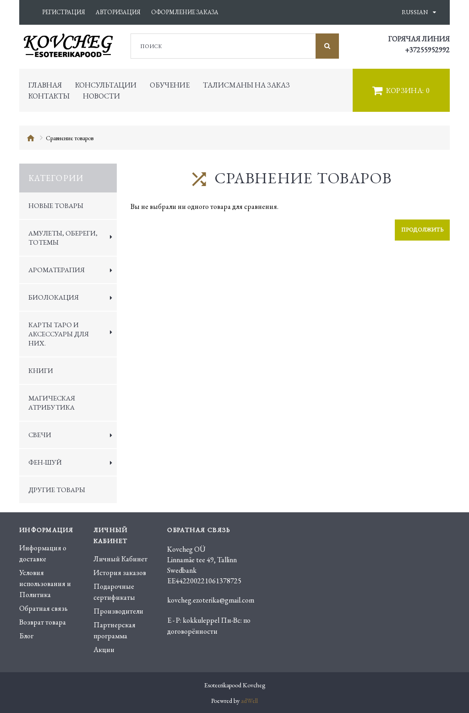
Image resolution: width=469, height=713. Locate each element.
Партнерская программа (114, 630)
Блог (26, 636)
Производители (118, 611)
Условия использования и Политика (45, 583)
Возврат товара (42, 622)
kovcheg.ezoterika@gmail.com (210, 600)
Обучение (170, 85)
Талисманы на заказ (246, 85)
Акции (104, 649)
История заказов (119, 572)
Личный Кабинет (120, 559)
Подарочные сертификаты (114, 591)
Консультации (105, 85)
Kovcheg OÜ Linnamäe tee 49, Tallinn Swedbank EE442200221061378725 (204, 565)
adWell (249, 701)
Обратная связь (43, 608)
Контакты (49, 96)
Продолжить (422, 229)
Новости (101, 96)
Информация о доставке (42, 553)
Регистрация (63, 12)
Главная (45, 85)
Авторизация (118, 12)
